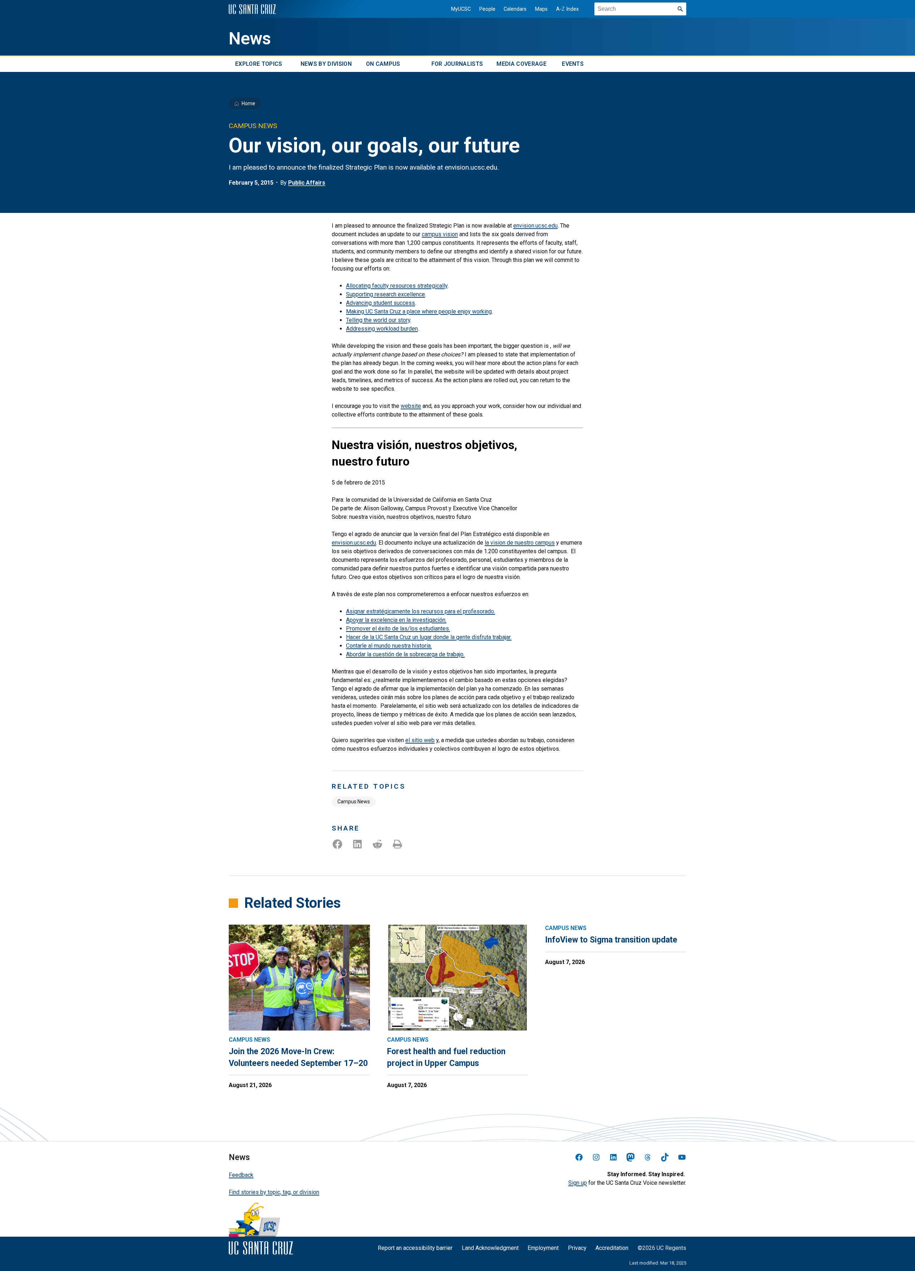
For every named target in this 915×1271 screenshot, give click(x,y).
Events (573, 63)
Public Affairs (306, 182)
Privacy (577, 1248)
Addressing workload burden (382, 328)
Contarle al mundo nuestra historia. (389, 645)
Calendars (515, 9)
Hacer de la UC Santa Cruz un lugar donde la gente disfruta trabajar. (428, 637)
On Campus (383, 63)
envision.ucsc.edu (535, 225)
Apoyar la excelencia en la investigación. (396, 620)
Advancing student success (380, 303)
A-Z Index (567, 9)
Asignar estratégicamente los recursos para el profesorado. (420, 611)
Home (248, 103)
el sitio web (420, 740)
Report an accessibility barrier (415, 1248)
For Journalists (457, 63)
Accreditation (611, 1248)
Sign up (577, 1182)
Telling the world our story (378, 320)
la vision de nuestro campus (520, 542)
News (250, 39)
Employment (543, 1248)
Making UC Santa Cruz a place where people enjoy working (419, 311)
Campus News (353, 801)
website (411, 406)
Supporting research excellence (385, 294)
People (487, 9)
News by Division (326, 63)
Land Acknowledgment (490, 1248)
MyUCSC (461, 9)
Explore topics (258, 63)
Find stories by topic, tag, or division (274, 1192)
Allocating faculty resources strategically (396, 285)
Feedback (241, 1175)
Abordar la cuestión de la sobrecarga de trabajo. (405, 654)
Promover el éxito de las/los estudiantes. (398, 628)
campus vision (440, 234)
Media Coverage (521, 63)
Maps (541, 9)
